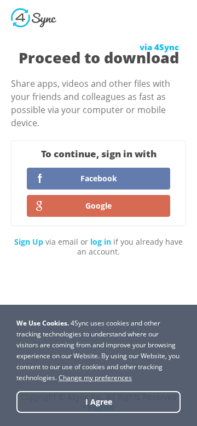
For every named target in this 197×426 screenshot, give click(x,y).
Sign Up (28, 241)
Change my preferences (95, 377)
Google (98, 205)
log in (100, 241)
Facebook (98, 178)
